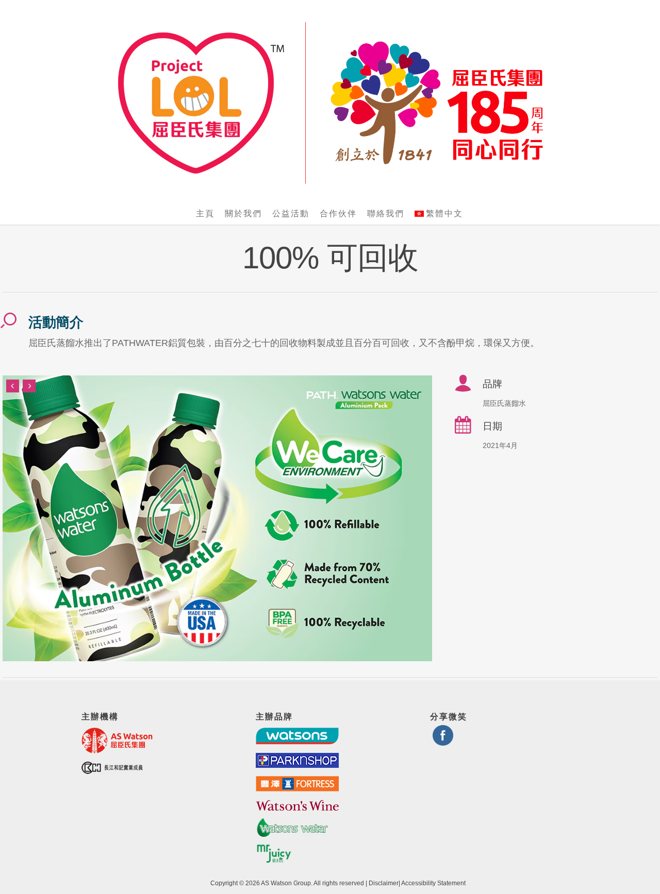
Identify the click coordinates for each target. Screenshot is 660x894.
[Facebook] (443, 741)
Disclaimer (384, 883)
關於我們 (243, 213)
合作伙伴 (338, 213)
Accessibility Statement (433, 883)
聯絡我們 (385, 213)
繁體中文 (444, 213)
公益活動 (290, 213)
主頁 (205, 213)
